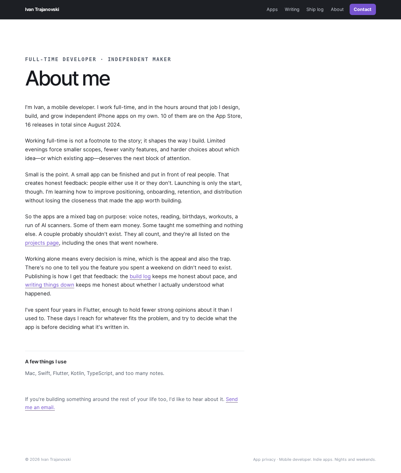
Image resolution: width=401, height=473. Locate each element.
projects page (42, 243)
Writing (292, 9)
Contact (363, 9)
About (337, 9)
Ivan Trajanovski (42, 9)
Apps (272, 9)
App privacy (264, 459)
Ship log (315, 9)
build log (140, 276)
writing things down (49, 285)
